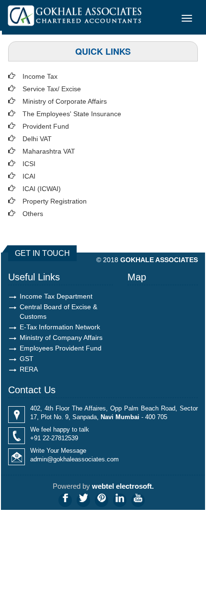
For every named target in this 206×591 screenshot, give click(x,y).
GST (27, 358)
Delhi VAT (37, 139)
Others (33, 213)
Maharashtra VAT (49, 151)
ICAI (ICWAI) (42, 189)
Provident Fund (46, 126)
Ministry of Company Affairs (61, 337)
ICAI (29, 176)
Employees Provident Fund (61, 348)
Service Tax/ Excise (52, 89)
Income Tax (40, 76)
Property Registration (55, 201)
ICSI (29, 164)
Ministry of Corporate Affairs (65, 101)
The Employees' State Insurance (72, 114)
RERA (29, 369)
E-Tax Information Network (60, 327)
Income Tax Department (56, 296)
